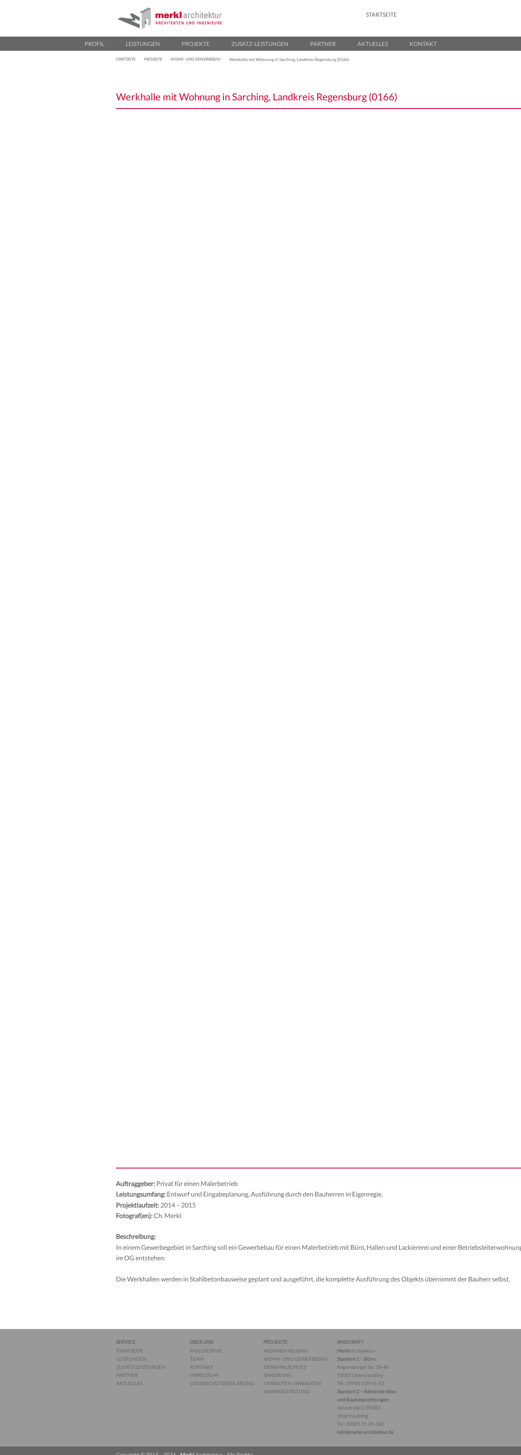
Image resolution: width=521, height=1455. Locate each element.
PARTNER (323, 43)
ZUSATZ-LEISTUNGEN (260, 43)
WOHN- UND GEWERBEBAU (196, 59)
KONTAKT (423, 43)
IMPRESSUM (204, 1375)
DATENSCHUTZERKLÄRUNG (222, 1383)
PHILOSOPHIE (206, 1351)
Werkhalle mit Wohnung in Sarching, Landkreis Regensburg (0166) (256, 96)
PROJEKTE (196, 43)
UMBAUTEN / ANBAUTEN (292, 1383)
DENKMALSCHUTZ (285, 1367)
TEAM (197, 1359)
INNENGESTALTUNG (287, 1391)
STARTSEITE (381, 14)
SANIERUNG (278, 1375)
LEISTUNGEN (143, 43)
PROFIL (94, 43)
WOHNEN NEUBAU (286, 1351)
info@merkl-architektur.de (365, 1432)
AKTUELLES (372, 43)
